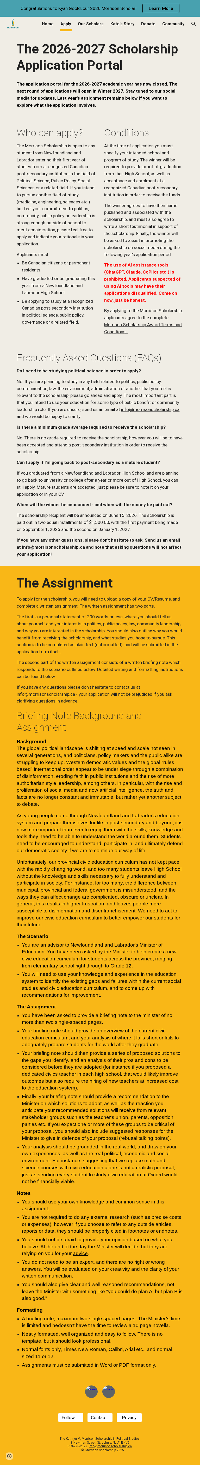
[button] (194, 24)
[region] (100, 8)
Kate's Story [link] (122, 23)
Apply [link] (65, 23)
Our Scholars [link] (91, 23)
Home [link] (48, 23)
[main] (100, 57)
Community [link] (173, 23)
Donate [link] (148, 23)
